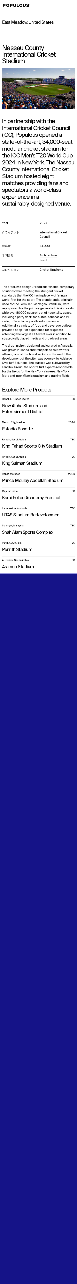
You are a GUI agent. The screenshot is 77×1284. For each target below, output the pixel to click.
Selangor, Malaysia (13, 526)
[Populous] (17, 5)
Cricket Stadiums (51, 269)
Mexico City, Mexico (13, 422)
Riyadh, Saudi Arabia (14, 440)
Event (43, 260)
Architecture (48, 255)
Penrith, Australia (12, 543)
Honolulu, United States (15, 399)
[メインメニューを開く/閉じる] (72, 5)
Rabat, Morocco (11, 474)
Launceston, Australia (14, 508)
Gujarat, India (10, 491)
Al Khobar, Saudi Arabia (15, 560)
